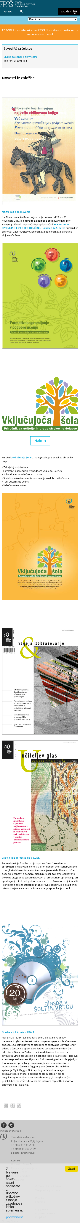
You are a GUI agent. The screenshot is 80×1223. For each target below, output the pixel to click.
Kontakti (15, 1160)
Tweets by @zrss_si (11, 1130)
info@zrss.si (28, 1152)
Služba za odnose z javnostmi (20, 56)
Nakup (40, 440)
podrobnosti (14, 1217)
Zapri (71, 1168)
